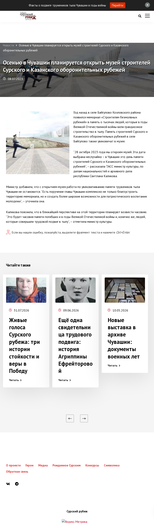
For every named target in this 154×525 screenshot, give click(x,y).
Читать (14, 380)
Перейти (117, 5)
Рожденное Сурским (67, 465)
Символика (112, 465)
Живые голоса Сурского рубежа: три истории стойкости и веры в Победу (24, 345)
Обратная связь (17, 471)
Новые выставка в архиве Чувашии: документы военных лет (124, 338)
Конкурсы (92, 465)
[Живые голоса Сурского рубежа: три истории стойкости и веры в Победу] (26, 290)
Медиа (43, 465)
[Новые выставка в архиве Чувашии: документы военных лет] (125, 290)
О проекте (13, 465)
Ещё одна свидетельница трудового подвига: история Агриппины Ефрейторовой (75, 345)
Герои (29, 465)
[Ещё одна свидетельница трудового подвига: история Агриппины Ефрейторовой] (75, 290)
